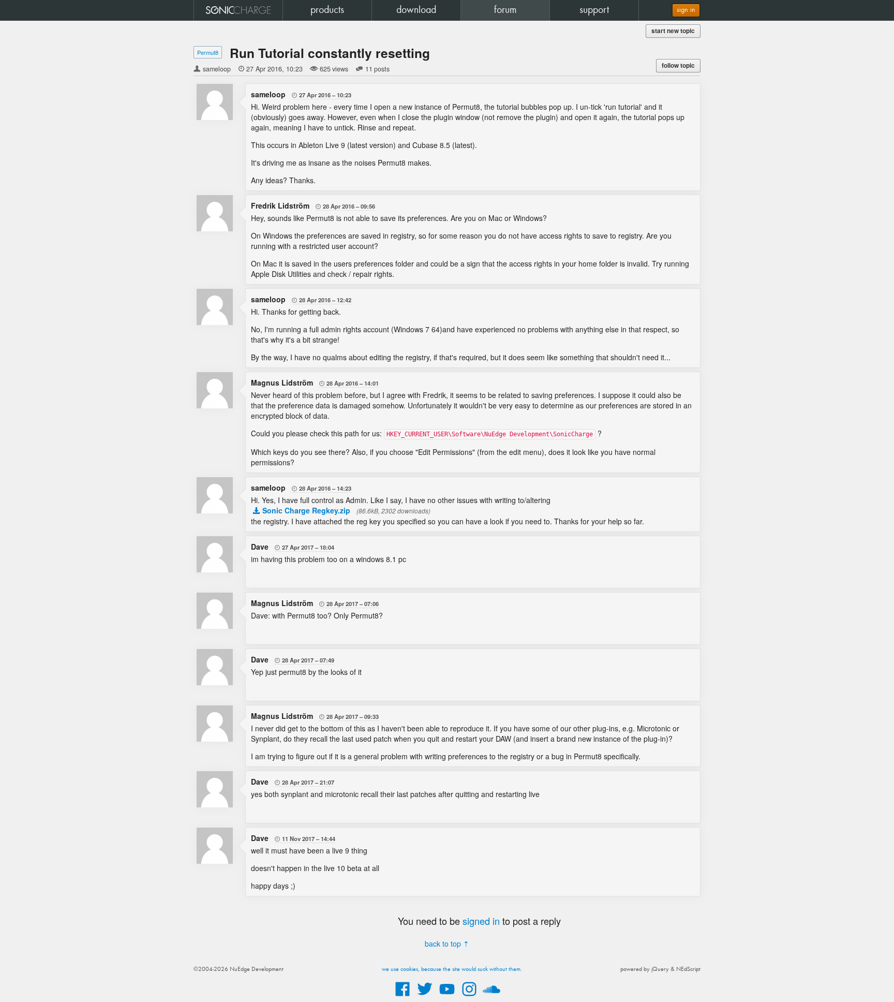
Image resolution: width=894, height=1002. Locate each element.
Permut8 (207, 52)
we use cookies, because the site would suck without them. (452, 969)
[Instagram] (469, 997)
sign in (686, 10)
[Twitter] (424, 997)
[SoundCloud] (491, 997)
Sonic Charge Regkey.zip (306, 510)
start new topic (673, 30)
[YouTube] (447, 997)
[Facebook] (402, 997)
